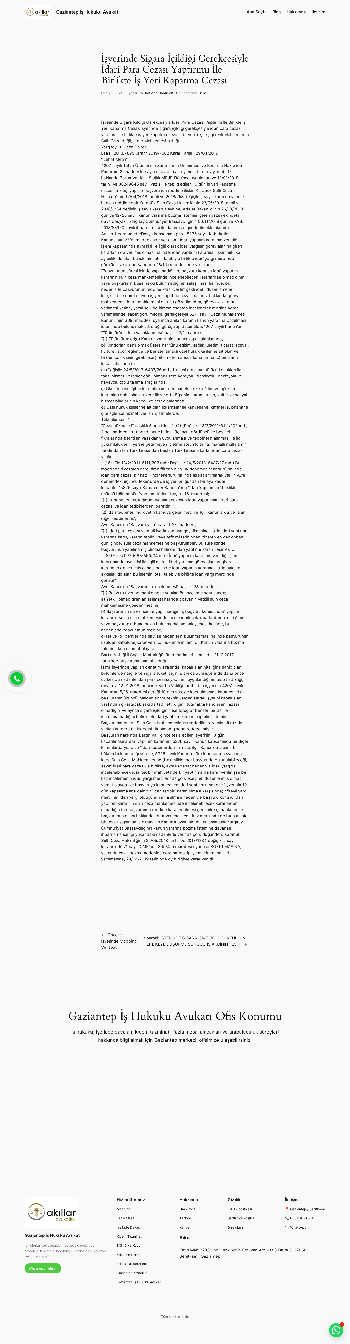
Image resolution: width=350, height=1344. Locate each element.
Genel (203, 93)
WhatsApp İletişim (43, 1268)
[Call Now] (16, 678)
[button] (336, 1330)
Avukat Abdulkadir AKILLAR (161, 93)
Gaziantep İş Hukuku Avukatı (88, 12)
